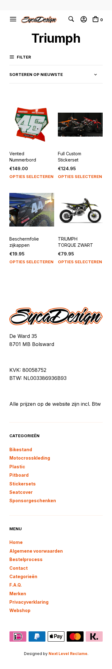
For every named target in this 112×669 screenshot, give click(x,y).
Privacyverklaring (29, 602)
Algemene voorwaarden (36, 551)
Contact (18, 568)
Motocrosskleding (29, 458)
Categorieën (23, 576)
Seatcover (21, 492)
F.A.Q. (15, 584)
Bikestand (20, 449)
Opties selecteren (31, 177)
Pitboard (19, 475)
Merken (17, 593)
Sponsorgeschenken (32, 500)
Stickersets (22, 483)
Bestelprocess (26, 559)
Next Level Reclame (68, 653)
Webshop (19, 610)
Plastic (17, 466)
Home (16, 542)
